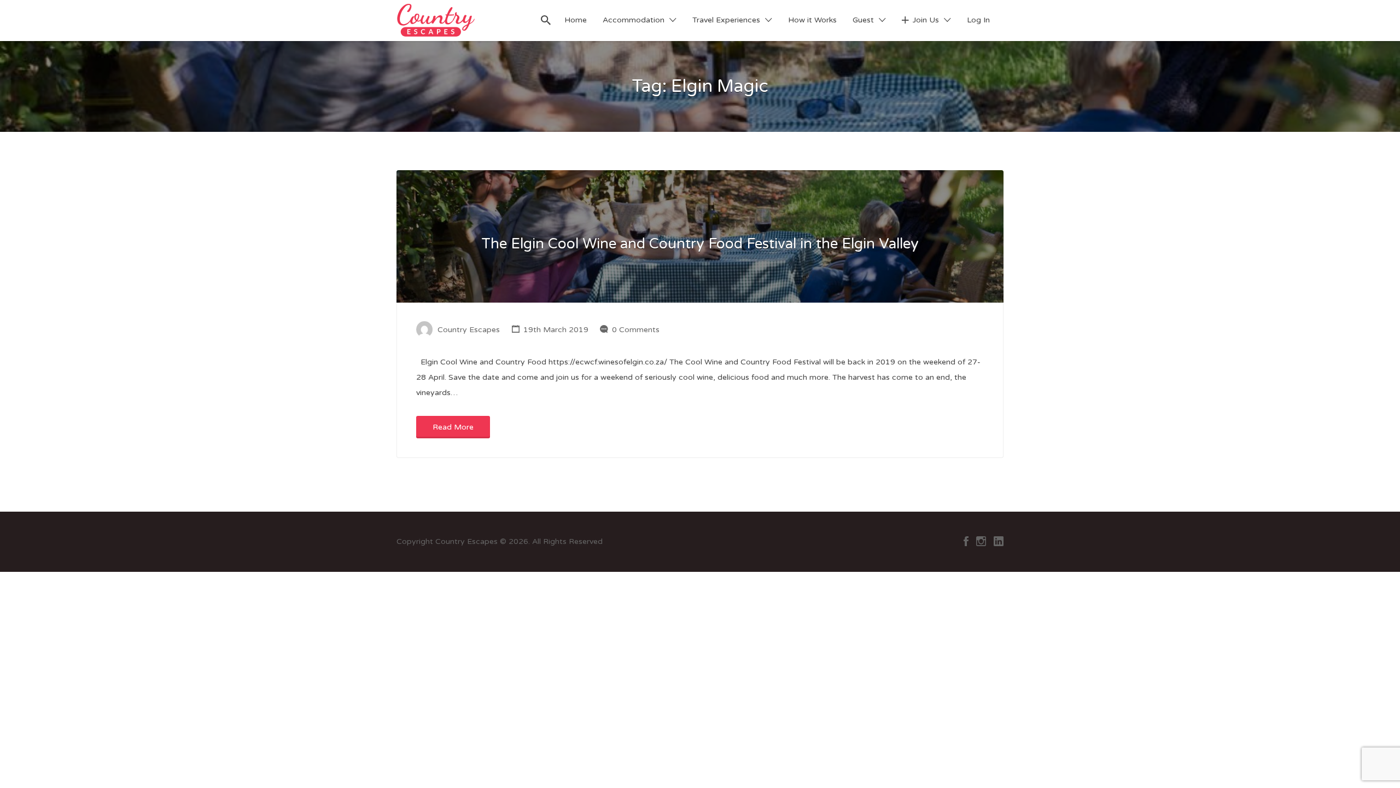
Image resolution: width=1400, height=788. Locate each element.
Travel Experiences (726, 20)
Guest (863, 20)
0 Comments (636, 329)
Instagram (981, 541)
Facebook (966, 541)
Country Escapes (469, 329)
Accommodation (633, 20)
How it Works (812, 20)
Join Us (926, 20)
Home (575, 20)
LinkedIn (999, 541)
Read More (453, 427)
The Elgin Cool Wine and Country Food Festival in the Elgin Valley (700, 243)
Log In (978, 20)
